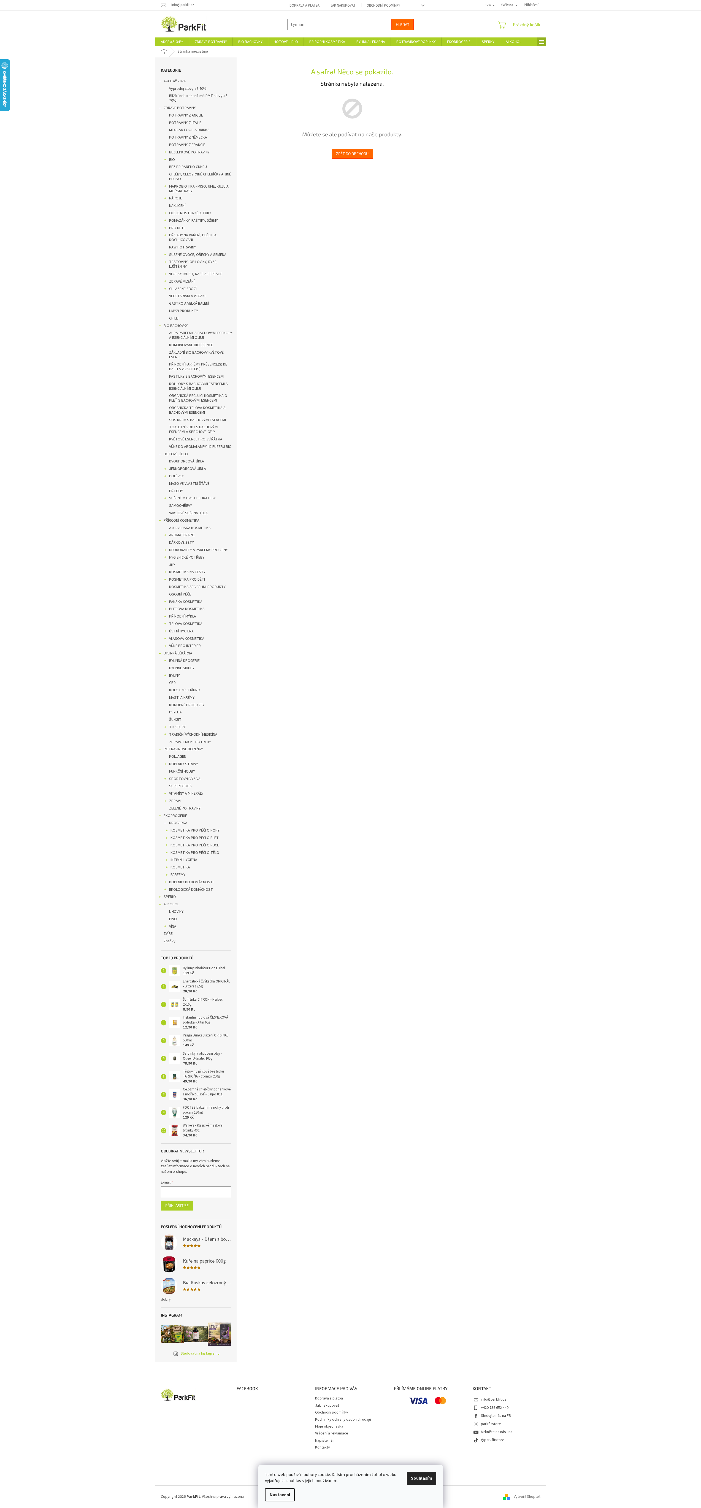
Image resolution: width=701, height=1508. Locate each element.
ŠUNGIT (175, 719)
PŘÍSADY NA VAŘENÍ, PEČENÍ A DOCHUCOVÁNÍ (192, 237)
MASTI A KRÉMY (181, 697)
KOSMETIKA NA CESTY (187, 572)
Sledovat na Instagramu (200, 1353)
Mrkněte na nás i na (496, 1432)
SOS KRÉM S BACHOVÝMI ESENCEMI (197, 420)
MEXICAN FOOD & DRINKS (189, 130)
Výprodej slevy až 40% (188, 88)
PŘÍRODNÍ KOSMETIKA (181, 520)
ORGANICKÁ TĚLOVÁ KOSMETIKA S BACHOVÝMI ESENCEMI (197, 410)
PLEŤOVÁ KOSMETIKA (187, 609)
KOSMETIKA (180, 867)
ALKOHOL (171, 904)
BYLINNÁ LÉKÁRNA (178, 653)
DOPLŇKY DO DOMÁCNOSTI (191, 882)
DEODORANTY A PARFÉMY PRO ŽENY (198, 550)
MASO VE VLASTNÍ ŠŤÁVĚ (189, 483)
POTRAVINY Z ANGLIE (186, 115)
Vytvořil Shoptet (527, 1496)
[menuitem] (172, 41)
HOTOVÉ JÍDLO (176, 454)
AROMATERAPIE (182, 535)
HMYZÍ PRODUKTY (183, 311)
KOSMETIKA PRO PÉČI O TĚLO (194, 852)
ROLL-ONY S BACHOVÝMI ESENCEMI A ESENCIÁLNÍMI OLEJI (198, 386)
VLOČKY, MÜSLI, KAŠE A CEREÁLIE (195, 274)
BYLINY (174, 675)
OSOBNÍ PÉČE (180, 594)
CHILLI (173, 318)
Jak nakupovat (343, 5)
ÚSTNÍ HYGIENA (181, 631)
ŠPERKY (170, 897)
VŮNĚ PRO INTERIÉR (185, 646)
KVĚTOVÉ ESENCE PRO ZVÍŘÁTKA (195, 439)
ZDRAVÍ (175, 801)
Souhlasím (421, 1478)
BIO (172, 160)
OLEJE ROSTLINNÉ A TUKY (190, 213)
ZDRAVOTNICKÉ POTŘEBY (190, 742)
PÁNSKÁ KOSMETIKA (185, 602)
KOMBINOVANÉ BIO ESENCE (191, 345)
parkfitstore (491, 1424)
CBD (172, 683)
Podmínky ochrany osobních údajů (343, 1419)
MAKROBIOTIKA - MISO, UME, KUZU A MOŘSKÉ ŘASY (199, 189)
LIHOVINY (176, 911)
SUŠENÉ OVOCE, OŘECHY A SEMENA (197, 255)
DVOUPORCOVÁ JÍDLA (186, 461)
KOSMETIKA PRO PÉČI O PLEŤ (194, 838)
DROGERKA (178, 823)
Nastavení (280, 1495)
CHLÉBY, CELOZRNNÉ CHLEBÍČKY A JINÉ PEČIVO (200, 177)
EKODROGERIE (175, 816)
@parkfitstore (492, 1440)
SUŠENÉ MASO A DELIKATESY (192, 498)
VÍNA (172, 926)
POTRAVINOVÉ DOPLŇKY (183, 749)
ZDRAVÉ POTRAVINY (180, 108)
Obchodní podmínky (383, 5)
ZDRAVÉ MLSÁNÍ (181, 281)
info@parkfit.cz (493, 1399)
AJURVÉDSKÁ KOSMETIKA (190, 528)
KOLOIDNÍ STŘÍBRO (184, 690)
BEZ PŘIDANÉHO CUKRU (188, 167)
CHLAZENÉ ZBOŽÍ (183, 289)
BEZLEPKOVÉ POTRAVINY (189, 152)
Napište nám (325, 1440)
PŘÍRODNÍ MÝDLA (182, 616)
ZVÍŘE (168, 933)
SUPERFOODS (180, 786)
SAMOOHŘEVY (180, 505)
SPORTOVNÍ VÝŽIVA (185, 779)
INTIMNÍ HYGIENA (183, 860)
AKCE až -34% (175, 81)
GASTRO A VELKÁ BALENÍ (189, 303)
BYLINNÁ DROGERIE (184, 661)
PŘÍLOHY (176, 491)
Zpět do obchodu (352, 153)
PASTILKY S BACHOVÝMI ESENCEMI (196, 376)
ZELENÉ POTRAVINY (185, 808)
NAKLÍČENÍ (177, 206)
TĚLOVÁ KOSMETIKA (185, 624)
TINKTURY (177, 727)
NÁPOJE (175, 198)
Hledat (402, 24)
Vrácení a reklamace (331, 1433)
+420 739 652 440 (494, 1407)
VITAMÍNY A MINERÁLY (186, 793)
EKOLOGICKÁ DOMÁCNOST (191, 889)
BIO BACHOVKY (176, 326)
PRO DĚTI (177, 228)
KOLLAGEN (177, 756)
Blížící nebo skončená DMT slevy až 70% (198, 98)
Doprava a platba (304, 5)
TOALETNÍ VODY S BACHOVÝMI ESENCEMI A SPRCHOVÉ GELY (193, 429)
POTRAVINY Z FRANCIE (187, 145)
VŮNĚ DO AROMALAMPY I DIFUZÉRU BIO (200, 447)
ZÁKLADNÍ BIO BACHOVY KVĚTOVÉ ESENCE (196, 355)
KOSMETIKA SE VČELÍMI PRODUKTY (197, 587)
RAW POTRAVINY (182, 247)
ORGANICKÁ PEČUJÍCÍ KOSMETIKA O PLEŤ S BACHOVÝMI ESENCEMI (198, 398)
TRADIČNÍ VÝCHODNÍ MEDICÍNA (193, 734)
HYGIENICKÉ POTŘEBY (186, 557)
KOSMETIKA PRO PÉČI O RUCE (194, 845)
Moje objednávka (329, 1426)
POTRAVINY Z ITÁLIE (185, 123)
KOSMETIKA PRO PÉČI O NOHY (195, 830)
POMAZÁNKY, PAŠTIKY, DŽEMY (193, 220)
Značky (169, 941)
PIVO (173, 919)
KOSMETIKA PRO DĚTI (187, 579)
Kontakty (322, 1447)
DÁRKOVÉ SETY (181, 542)
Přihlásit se (177, 1205)
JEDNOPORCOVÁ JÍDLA (187, 469)
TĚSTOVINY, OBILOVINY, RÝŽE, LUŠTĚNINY (193, 264)
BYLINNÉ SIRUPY (181, 668)
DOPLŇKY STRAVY (183, 764)
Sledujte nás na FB (496, 1415)
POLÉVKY (176, 476)
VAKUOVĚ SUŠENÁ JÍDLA (188, 513)
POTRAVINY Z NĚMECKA (188, 137)
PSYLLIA (175, 712)
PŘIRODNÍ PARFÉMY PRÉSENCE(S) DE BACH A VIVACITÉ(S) (198, 367)
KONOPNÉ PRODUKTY (186, 705)
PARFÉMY (177, 875)
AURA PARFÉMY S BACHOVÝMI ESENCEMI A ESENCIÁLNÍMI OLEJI (201, 335)
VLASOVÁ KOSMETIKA (186, 638)
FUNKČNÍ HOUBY (182, 771)
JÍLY (172, 565)
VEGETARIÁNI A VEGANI (187, 296)
